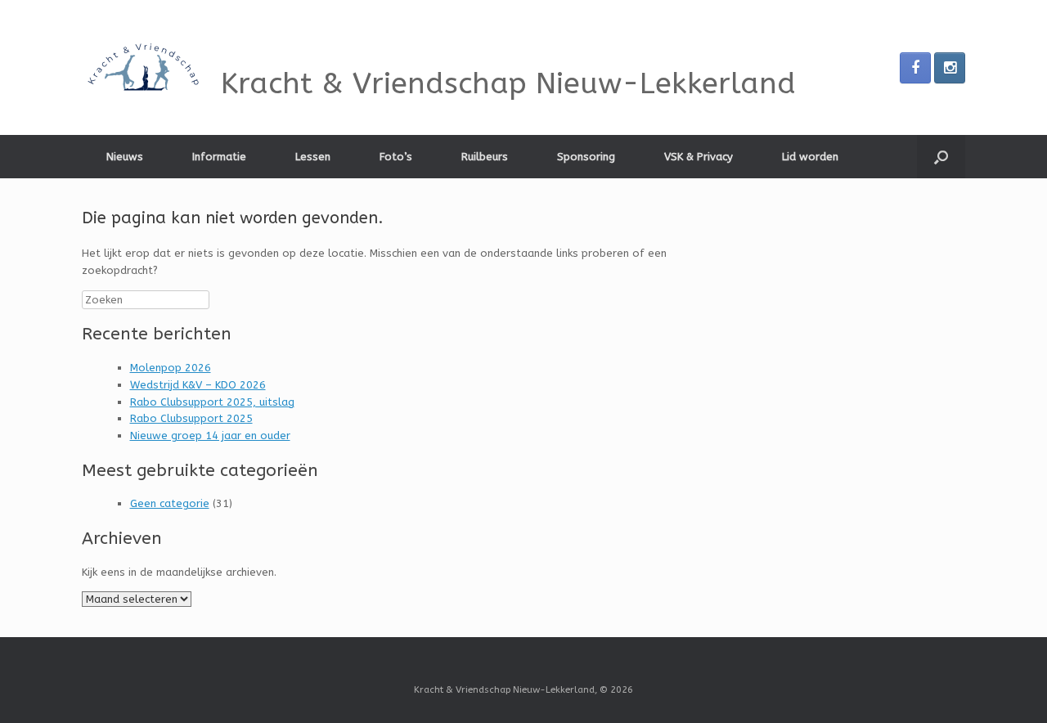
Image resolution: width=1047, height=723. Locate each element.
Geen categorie (169, 503)
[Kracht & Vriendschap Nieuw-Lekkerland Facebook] (915, 67)
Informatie (219, 156)
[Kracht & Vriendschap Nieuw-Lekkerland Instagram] (949, 67)
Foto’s (396, 156)
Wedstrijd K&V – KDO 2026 (198, 385)
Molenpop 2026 (170, 368)
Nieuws (124, 156)
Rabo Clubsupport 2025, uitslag (212, 402)
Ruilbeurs (484, 156)
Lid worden (810, 156)
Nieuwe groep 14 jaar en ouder (210, 435)
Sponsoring (586, 156)
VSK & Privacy (698, 156)
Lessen (312, 156)
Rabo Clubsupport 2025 (191, 418)
